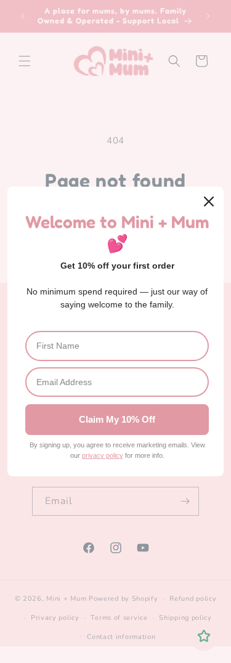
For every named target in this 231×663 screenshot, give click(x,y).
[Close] (209, 201)
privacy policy (102, 455)
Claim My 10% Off (117, 419)
